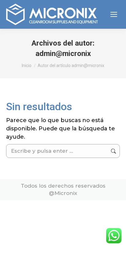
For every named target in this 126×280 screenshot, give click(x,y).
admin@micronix (63, 53)
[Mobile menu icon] (114, 14)
